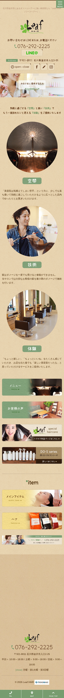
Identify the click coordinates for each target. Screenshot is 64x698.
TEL (10, 696)
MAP (32, 696)
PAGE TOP (53, 696)
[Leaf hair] (32, 26)
